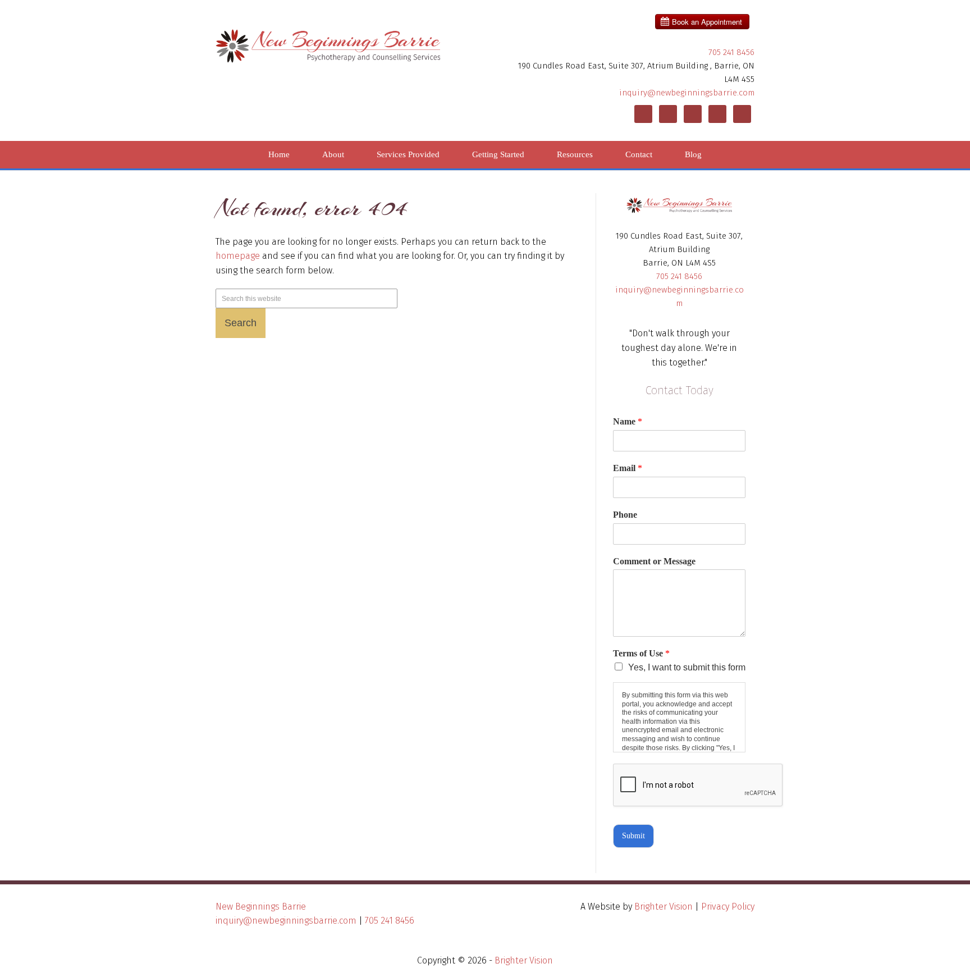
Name (627, 421)
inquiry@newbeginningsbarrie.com (686, 93)
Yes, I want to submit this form (686, 667)
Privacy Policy (727, 906)
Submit (633, 836)
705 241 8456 (731, 52)
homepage (238, 255)
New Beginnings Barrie (261, 906)
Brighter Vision (663, 906)
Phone (625, 514)
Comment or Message (654, 561)
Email (627, 468)
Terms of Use (641, 653)
